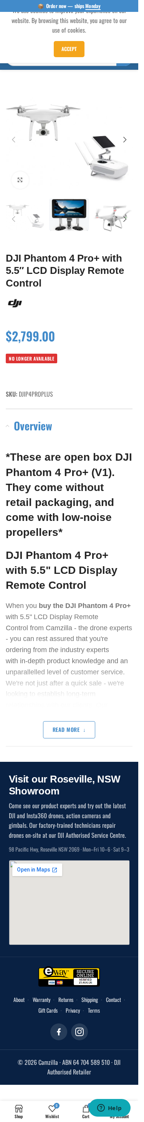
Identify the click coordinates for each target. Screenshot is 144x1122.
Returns (65, 993)
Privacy (73, 1004)
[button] (13, 137)
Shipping (89, 993)
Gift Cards (48, 1004)
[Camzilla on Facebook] (58, 1025)
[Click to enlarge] (20, 175)
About (19, 993)
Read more (66, 723)
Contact (113, 993)
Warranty (41, 993)
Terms (94, 1004)
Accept (69, 49)
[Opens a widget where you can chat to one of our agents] (109, 1108)
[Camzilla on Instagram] (79, 1025)
